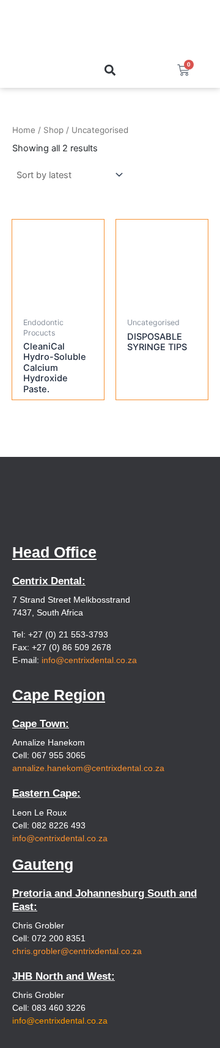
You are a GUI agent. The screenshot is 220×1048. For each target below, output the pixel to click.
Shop (53, 130)
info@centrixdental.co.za (89, 660)
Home (23, 130)
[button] (110, 70)
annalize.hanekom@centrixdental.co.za (88, 768)
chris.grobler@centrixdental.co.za (77, 951)
